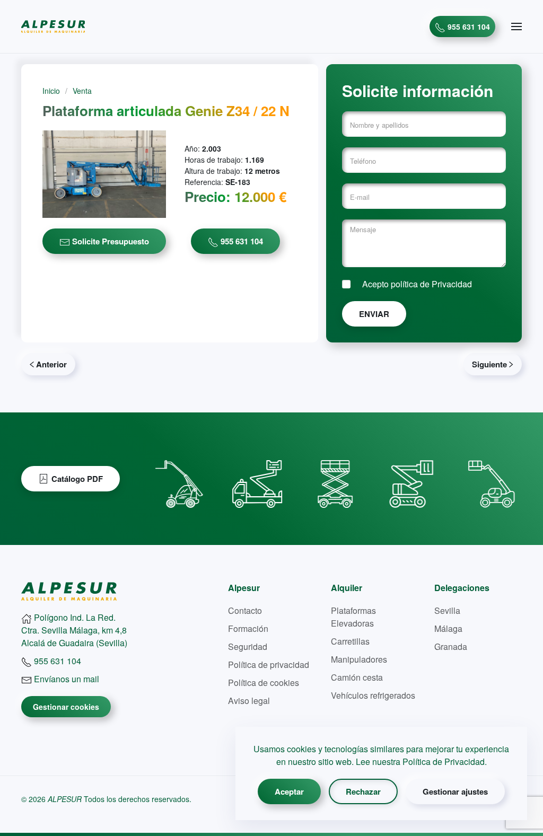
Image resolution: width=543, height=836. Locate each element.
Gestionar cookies (66, 706)
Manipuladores (359, 659)
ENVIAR (374, 314)
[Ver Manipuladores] (179, 479)
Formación (248, 628)
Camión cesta (357, 677)
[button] (516, 26)
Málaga (448, 628)
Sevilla (447, 610)
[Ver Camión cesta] (257, 479)
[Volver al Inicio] (53, 26)
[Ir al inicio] (69, 590)
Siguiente (489, 364)
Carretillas (350, 641)
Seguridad (247, 646)
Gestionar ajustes (455, 791)
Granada (450, 646)
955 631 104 (467, 26)
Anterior (51, 364)
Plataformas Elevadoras (353, 616)
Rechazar (363, 791)
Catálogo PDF (77, 479)
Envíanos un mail (65, 679)
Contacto (245, 610)
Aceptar (289, 791)
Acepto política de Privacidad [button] (417, 284)
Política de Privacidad (443, 761)
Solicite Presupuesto (109, 241)
